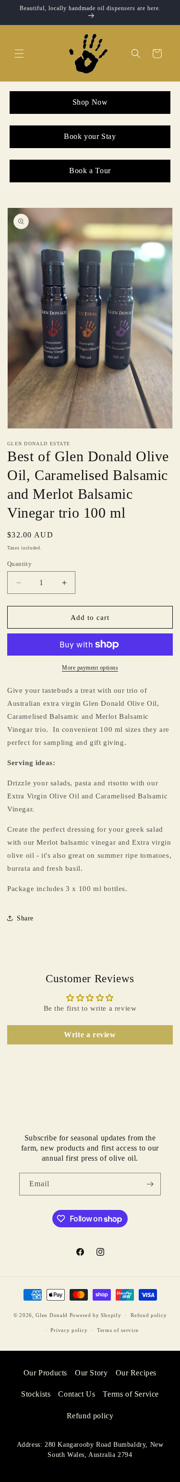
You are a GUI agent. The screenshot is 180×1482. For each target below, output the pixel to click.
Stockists (35, 1394)
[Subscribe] (149, 1184)
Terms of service (118, 1330)
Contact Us (76, 1394)
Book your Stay (90, 136)
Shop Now (90, 102)
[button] (19, 53)
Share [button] (25, 918)
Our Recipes (136, 1373)
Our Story (91, 1373)
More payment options (90, 667)
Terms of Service (131, 1394)
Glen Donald (52, 1315)
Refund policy (149, 1315)
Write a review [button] (90, 1034)
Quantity (19, 563)
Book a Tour (90, 170)
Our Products (45, 1373)
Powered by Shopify (95, 1315)
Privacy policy (68, 1330)
